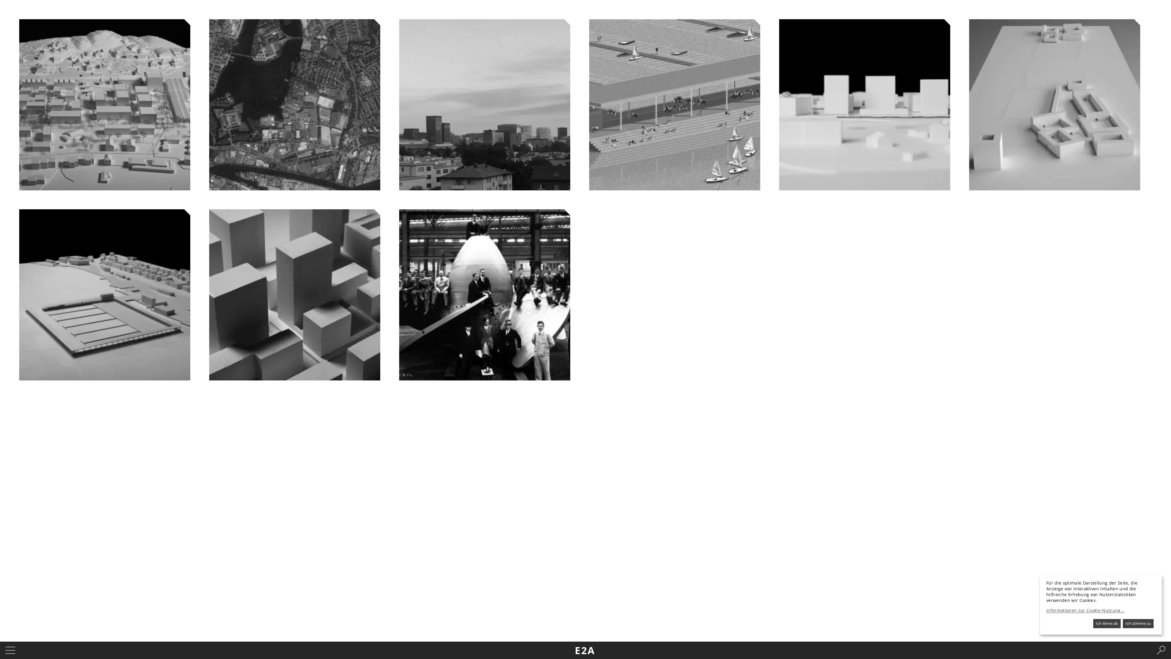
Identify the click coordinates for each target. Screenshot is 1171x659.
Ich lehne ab (1107, 623)
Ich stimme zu (1138, 623)
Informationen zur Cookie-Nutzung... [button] (1085, 610)
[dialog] (1101, 605)
